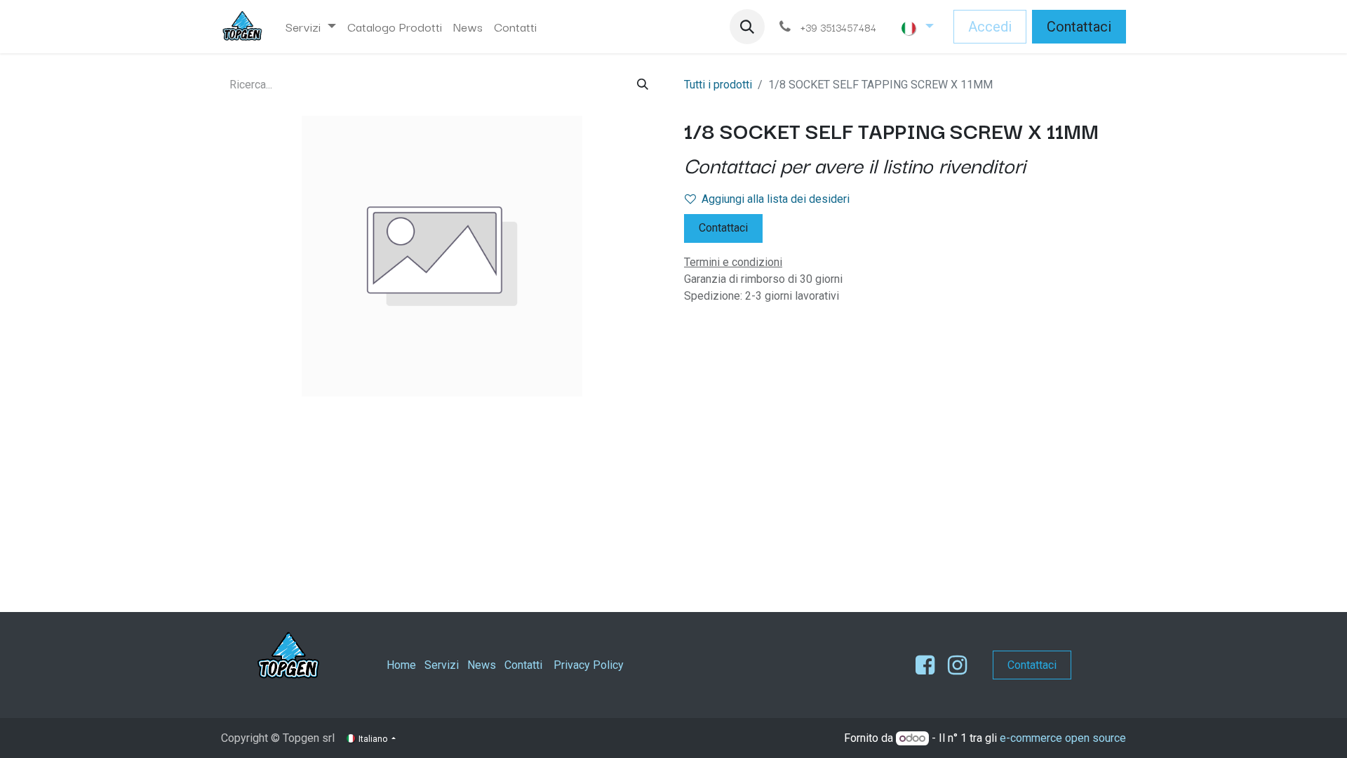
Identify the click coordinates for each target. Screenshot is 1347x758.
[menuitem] (311, 27)
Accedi (990, 26)
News (481, 665)
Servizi (441, 665)
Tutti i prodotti (718, 84)
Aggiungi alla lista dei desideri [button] (776, 199)
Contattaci (1079, 26)
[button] (747, 26)
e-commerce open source (1063, 738)
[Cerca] (642, 84)
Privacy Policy (589, 665)
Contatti (523, 665)
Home (401, 665)
